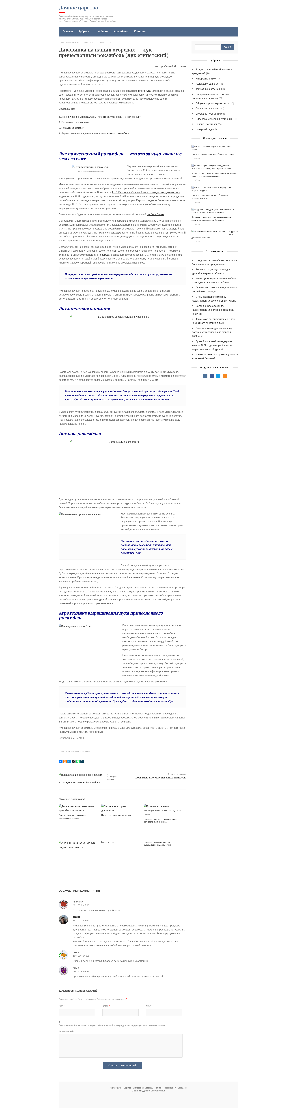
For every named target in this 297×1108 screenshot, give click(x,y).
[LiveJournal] (82, 761)
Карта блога (121, 31)
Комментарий (66, 1031)
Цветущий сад (204, 129)
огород (78, 751)
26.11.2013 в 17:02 (81, 905)
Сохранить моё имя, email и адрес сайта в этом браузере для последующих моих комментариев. (112, 1025)
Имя (62, 1005)
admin (76, 917)
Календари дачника (207, 83)
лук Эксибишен (155, 214)
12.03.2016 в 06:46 (81, 971)
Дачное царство (78, 8)
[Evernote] (78, 761)
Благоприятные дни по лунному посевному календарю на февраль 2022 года (212, 332)
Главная (68, 31)
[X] (73, 761)
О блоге (103, 31)
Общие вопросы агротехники (212, 103)
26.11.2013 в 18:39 (81, 920)
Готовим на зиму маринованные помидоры (160, 777)
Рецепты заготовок (206, 124)
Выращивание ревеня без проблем (79, 782)
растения (86, 751)
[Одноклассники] (65, 761)
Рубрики (84, 31)
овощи (71, 751)
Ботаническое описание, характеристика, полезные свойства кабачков (213, 309)
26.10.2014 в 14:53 (81, 955)
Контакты (140, 31)
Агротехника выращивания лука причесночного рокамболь (95, 133)
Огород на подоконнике (209, 113)
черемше (104, 254)
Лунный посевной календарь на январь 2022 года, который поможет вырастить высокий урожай (212, 345)
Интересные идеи (206, 78)
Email (106, 1005)
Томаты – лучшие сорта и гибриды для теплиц (213, 153)
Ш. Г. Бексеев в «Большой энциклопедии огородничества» (146, 192)
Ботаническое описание (75, 122)
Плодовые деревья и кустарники (214, 119)
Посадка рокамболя (72, 127)
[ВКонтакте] (60, 761)
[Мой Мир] (69, 761)
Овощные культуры (70, 42)
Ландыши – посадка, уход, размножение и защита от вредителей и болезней (211, 218)
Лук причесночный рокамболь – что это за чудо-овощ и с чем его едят (101, 116)
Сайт (148, 1005)
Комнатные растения (208, 89)
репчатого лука (142, 90)
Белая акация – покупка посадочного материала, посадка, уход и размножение (215, 174)
